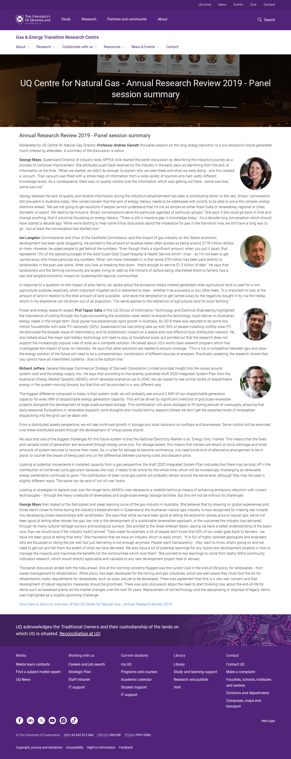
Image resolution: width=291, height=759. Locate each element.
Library (179, 664)
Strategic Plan (79, 672)
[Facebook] (19, 721)
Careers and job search (86, 664)
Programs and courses (139, 672)
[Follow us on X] (41, 721)
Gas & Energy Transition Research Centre (57, 37)
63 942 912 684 (82, 735)
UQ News (23, 679)
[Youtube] (52, 721)
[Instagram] (63, 721)
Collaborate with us (77, 47)
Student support (134, 687)
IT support (76, 687)
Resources (112, 47)
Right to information (101, 747)
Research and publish (191, 679)
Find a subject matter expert (38, 672)
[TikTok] (74, 721)
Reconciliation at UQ (80, 633)
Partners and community (127, 19)
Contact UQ (235, 664)
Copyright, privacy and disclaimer (39, 747)
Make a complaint (240, 672)
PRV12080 (143, 735)
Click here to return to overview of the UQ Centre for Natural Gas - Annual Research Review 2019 (95, 604)
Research (89, 19)
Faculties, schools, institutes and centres (248, 682)
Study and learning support (195, 672)
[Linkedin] (30, 721)
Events (238, 4)
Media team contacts (33, 664)
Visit (177, 687)
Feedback (126, 747)
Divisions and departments (247, 693)
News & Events (143, 47)
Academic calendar (136, 679)
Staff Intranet (79, 679)
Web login (268, 721)
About (162, 19)
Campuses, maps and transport (243, 703)
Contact (269, 4)
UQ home (204, 4)
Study (66, 19)
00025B (115, 735)
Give (253, 4)
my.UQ (126, 664)
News (222, 4)
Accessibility (74, 747)
